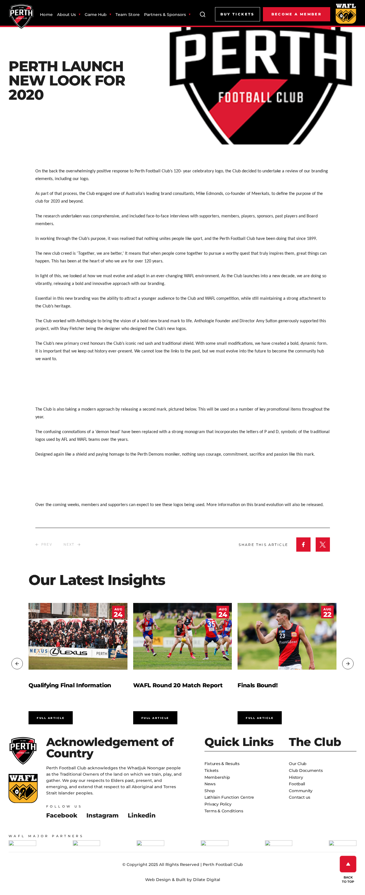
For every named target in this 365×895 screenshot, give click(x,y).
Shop (209, 790)
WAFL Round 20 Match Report (178, 685)
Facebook (61, 815)
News (210, 783)
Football (297, 783)
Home (46, 15)
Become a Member (296, 14)
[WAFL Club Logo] (21, 16)
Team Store (127, 15)
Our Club (298, 763)
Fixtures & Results (222, 763)
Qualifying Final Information (70, 685)
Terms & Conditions (223, 811)
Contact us (299, 797)
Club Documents (306, 770)
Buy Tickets (237, 14)
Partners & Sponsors (165, 15)
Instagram (102, 815)
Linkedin (142, 815)
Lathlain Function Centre (229, 797)
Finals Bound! (257, 685)
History (296, 777)
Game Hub (96, 15)
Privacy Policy (218, 804)
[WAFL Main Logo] (345, 13)
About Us (66, 15)
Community (300, 790)
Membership (217, 777)
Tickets (211, 770)
